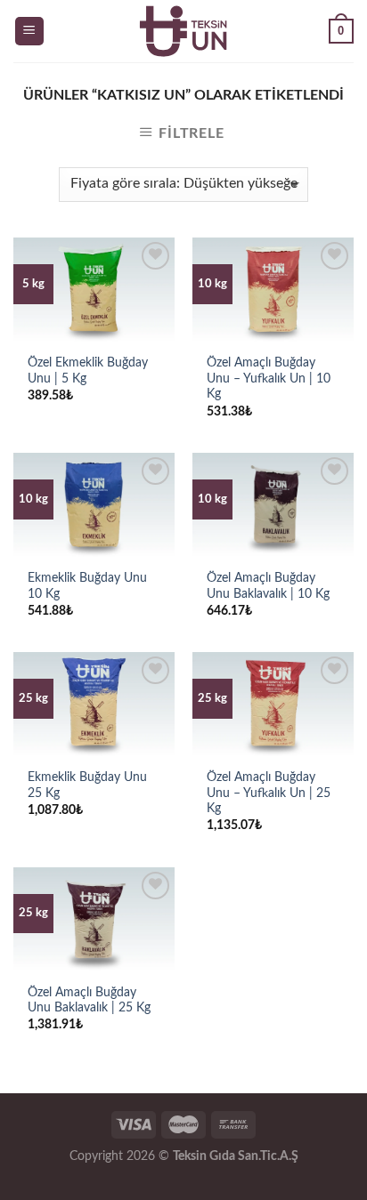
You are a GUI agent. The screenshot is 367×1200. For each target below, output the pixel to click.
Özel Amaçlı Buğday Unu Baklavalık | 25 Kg (89, 1001)
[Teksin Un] (183, 31)
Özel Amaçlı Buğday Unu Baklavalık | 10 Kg (268, 586)
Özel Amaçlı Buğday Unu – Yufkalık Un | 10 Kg (268, 378)
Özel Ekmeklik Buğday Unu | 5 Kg (88, 371)
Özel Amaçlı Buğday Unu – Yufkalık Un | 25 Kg (268, 793)
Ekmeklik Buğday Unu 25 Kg (87, 785)
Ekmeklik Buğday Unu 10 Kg (87, 586)
